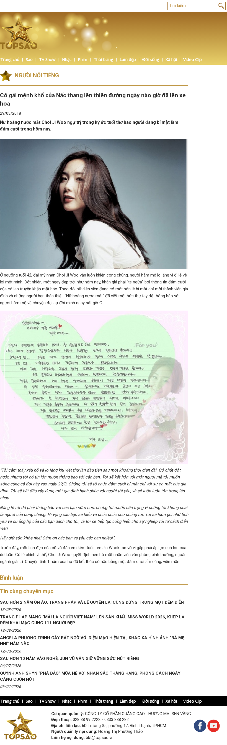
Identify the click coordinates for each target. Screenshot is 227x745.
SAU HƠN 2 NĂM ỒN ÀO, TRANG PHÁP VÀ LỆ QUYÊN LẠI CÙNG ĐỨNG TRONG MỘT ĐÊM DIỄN (92, 602)
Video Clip (192, 59)
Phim (82, 59)
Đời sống (150, 59)
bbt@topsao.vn (100, 737)
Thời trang (103, 59)
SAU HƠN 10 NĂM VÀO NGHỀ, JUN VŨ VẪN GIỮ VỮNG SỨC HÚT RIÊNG (69, 658)
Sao (29, 59)
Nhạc (66, 59)
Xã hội (171, 59)
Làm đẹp (128, 59)
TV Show (47, 59)
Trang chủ (9, 59)
